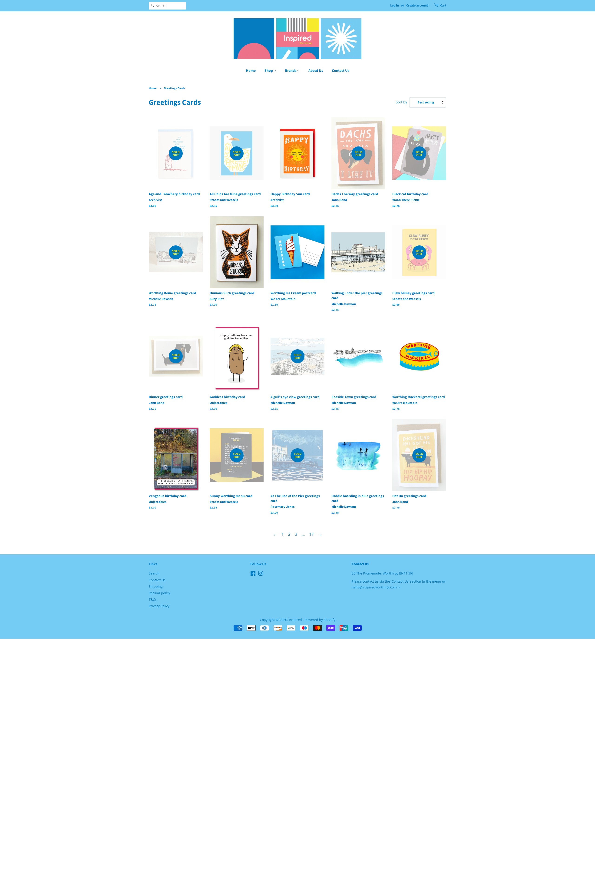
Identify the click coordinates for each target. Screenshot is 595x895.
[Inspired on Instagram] (260, 574)
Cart (443, 5)
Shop (269, 70)
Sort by (401, 102)
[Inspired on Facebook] (253, 574)
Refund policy (159, 593)
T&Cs (153, 599)
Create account (417, 5)
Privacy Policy (159, 606)
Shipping (156, 586)
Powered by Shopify (320, 620)
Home (251, 70)
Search (154, 573)
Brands (291, 70)
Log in (394, 5)
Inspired (296, 620)
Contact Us (340, 70)
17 (311, 534)
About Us (315, 70)
